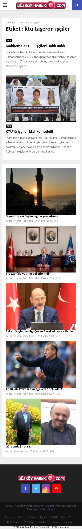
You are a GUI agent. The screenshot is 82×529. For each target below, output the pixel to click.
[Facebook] (25, 488)
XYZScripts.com (60, 527)
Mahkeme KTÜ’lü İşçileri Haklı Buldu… (37, 46)
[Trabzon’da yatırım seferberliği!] (41, 249)
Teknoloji (67, 522)
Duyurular (10, 517)
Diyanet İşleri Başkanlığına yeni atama (32, 216)
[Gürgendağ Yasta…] (41, 422)
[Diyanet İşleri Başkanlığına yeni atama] (41, 191)
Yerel (9, 40)
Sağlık (54, 517)
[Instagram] (46, 488)
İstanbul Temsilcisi (24, 221)
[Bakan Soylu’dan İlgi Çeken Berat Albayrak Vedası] (41, 306)
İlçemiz (43, 517)
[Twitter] (36, 488)
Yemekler (29, 522)
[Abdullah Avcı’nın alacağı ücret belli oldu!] (41, 364)
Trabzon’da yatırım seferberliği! (28, 273)
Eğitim (21, 517)
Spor (63, 517)
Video (56, 522)
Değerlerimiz (14, 522)
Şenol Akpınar (21, 451)
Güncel (32, 517)
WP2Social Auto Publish (26, 527)
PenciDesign (48, 509)
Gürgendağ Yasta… (19, 446)
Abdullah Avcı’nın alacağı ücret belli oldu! (34, 389)
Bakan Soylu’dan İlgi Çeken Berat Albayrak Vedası (40, 331)
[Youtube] (56, 488)
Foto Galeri (43, 522)
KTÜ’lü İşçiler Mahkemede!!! (29, 131)
